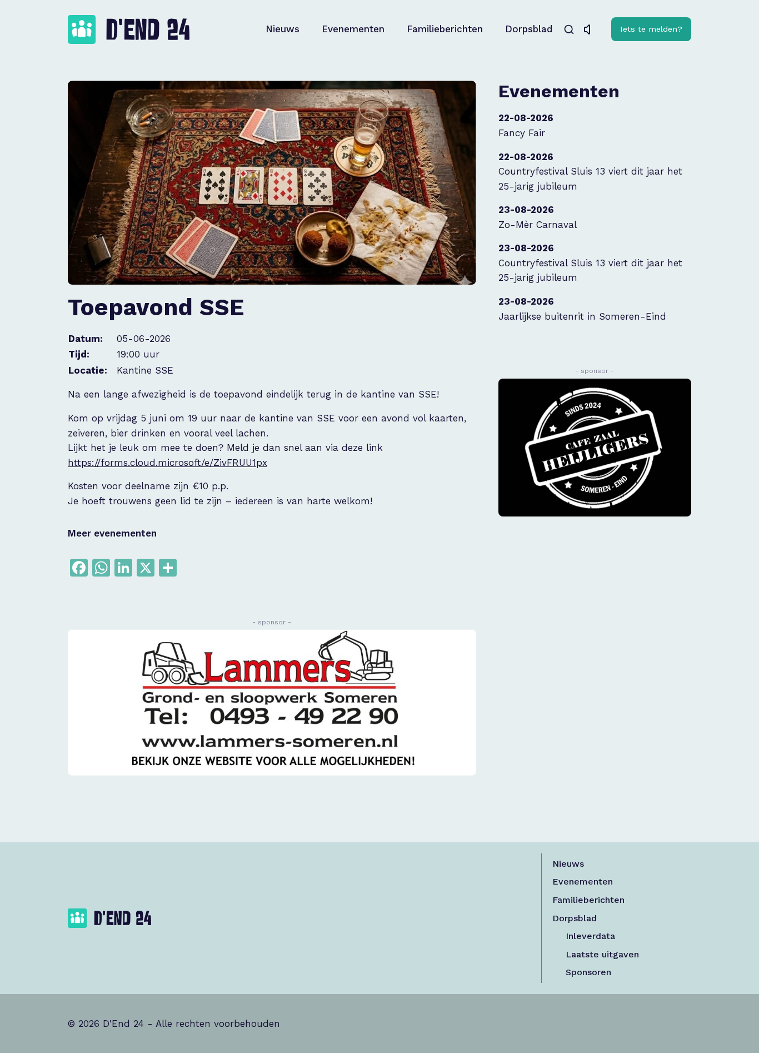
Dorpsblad (528, 28)
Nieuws (282, 28)
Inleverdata (590, 936)
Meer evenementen (112, 533)
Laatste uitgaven (602, 954)
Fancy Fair (521, 132)
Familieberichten (445, 28)
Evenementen (353, 28)
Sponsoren (588, 972)
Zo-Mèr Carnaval (537, 224)
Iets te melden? (651, 28)
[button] (590, 29)
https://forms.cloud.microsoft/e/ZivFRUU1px (167, 462)
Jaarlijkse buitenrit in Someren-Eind (582, 316)
